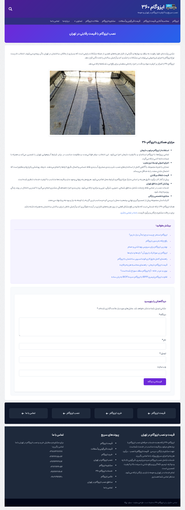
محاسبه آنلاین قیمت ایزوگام (156, 21)
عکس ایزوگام (107, 476)
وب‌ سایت (161, 367)
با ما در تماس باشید (128, 213)
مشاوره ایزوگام (108, 21)
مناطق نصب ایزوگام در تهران (100, 482)
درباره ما (66, 21)
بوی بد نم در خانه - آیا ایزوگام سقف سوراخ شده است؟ (143, 271)
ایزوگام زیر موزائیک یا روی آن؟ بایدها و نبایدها (147, 253)
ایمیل (162, 353)
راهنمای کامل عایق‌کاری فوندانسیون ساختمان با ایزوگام (142, 259)
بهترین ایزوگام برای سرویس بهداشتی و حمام (147, 247)
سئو (130, 502)
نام (164, 340)
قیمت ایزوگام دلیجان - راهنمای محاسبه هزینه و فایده (143, 265)
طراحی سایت (138, 502)
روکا (125, 502)
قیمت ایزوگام (158, 413)
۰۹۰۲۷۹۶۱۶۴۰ (56, 477)
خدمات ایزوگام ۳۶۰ (104, 471)
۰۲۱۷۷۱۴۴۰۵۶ (56, 467)
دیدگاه (162, 315)
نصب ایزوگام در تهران (103, 460)
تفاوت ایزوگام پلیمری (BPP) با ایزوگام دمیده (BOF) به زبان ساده (139, 277)
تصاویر (79, 21)
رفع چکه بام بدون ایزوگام (156, 241)
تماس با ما (54, 21)
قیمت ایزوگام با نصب (139, 451)
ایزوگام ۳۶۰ (159, 502)
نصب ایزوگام (73, 413)
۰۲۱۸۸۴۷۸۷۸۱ (56, 451)
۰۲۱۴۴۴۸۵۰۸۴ (55, 456)
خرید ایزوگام (116, 413)
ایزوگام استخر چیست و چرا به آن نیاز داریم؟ (148, 235)
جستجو (10, 8)
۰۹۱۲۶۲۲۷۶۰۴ (56, 472)
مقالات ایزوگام (92, 21)
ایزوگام (175, 21)
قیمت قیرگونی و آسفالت (129, 21)
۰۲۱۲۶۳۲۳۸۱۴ (56, 461)
